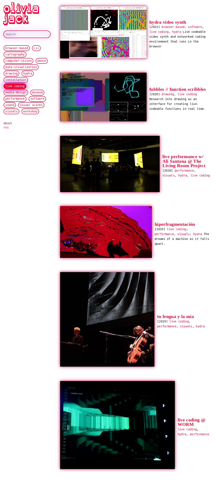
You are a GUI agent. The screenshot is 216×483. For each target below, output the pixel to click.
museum (37, 92)
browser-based (16, 48)
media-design (15, 92)
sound (9, 105)
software (37, 98)
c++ (36, 48)
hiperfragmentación (175, 224)
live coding (15, 86)
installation (15, 79)
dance (41, 60)
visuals (11, 111)
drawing (11, 73)
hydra (27, 73)
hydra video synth (167, 22)
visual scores (31, 105)
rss (6, 127)
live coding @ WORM (191, 422)
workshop (30, 111)
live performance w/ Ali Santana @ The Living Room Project (183, 161)
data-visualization (21, 67)
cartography (15, 54)
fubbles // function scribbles (177, 89)
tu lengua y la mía (175, 316)
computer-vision (18, 60)
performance (15, 98)
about (7, 123)
